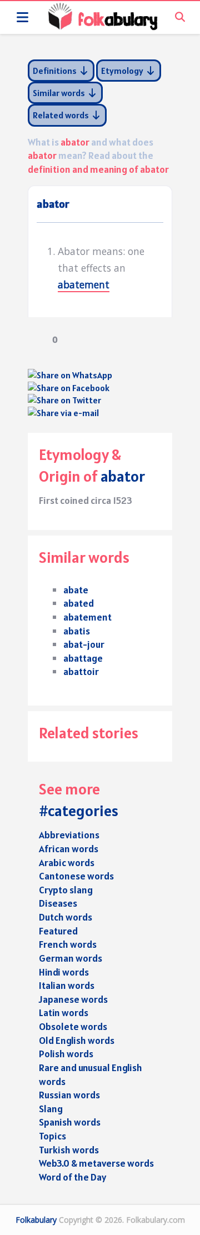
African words (68, 848)
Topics (52, 1135)
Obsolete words (73, 1026)
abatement (83, 284)
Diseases (58, 903)
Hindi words (64, 972)
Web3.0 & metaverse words (96, 1163)
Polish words (66, 1053)
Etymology (123, 70)
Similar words (60, 92)
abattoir (81, 671)
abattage (83, 658)
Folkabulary (36, 1219)
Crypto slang (66, 889)
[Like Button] (36, 339)
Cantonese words (76, 875)
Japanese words (73, 999)
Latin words (63, 1012)
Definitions (55, 70)
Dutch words (65, 917)
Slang (51, 1108)
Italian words (66, 985)
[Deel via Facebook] (68, 387)
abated (78, 603)
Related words (62, 115)
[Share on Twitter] (64, 400)
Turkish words (69, 1149)
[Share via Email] (63, 412)
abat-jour (83, 644)
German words (70, 958)
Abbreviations (69, 834)
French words (68, 944)
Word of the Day (72, 1177)
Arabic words (66, 862)
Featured (58, 930)
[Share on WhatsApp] (70, 375)
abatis (76, 630)
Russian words (69, 1094)
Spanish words (70, 1122)
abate (75, 589)
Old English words (76, 1040)
